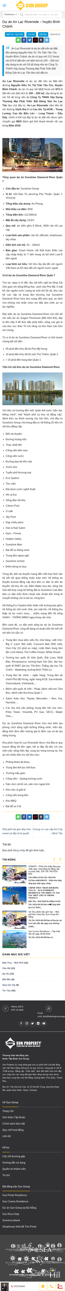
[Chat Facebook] (43, 1286)
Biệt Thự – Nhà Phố (12, 962)
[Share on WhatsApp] (18, 40)
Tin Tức (6, 990)
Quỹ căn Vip (8, 985)
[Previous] (54, 859)
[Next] (60, 859)
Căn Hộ (31, 34)
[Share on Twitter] (29, 40)
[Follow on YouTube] (44, 1023)
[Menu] (4, 5)
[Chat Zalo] (60, 1286)
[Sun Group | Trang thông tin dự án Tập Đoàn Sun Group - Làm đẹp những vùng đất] (32, 5)
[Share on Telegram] (46, 40)
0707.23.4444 (17, 1010)
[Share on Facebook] (24, 40)
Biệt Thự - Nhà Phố (14, 34)
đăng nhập (19, 850)
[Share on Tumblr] (41, 40)
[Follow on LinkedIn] (38, 1023)
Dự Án (5, 973)
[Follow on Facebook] (21, 1023)
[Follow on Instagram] (26, 1023)
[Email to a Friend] (35, 40)
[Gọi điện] (51, 1286)
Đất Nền (43, 34)
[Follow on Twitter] (32, 1023)
